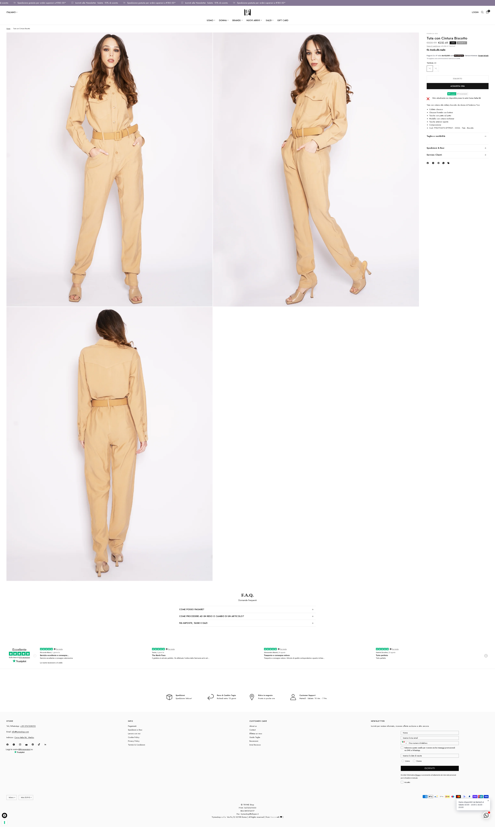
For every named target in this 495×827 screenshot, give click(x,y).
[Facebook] (428, 163)
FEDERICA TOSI (432, 33)
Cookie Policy (133, 737)
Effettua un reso (255, 733)
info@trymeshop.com (20, 731)
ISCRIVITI (429, 768)
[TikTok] (41, 744)
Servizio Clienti (434, 154)
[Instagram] (22, 744)
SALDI (268, 20)
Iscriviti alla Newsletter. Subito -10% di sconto (119, 3)
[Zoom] (207, 37)
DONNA (223, 20)
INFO (130, 721)
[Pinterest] (439, 163)
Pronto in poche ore (266, 698)
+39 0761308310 (28, 726)
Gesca (273, 817)
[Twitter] (15, 744)
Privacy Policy (133, 741)
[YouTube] (28, 745)
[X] (433, 163)
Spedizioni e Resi (135, 729)
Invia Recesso (255, 744)
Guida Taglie (254, 737)
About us (253, 726)
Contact (252, 729)
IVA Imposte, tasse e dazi (193, 623)
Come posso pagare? (191, 609)
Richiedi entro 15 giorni (226, 698)
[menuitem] (211, 20)
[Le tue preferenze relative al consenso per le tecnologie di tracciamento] (4, 822)
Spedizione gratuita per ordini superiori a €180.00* (65, 3)
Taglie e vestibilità (436, 136)
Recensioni (253, 741)
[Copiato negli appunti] (448, 163)
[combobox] (404, 743)
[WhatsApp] (444, 163)
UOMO (210, 20)
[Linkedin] (47, 744)
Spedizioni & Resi (435, 147)
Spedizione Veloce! (184, 698)
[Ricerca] (482, 12)
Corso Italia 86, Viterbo (24, 737)
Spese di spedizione (433, 46)
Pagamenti (132, 726)
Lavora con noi (134, 733)
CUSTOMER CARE (258, 721)
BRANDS (236, 20)
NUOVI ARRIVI (253, 20)
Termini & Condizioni (136, 744)
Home (8, 28)
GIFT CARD (282, 20)
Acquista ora (458, 86)
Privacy (417, 775)
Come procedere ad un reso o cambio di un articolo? (211, 616)
